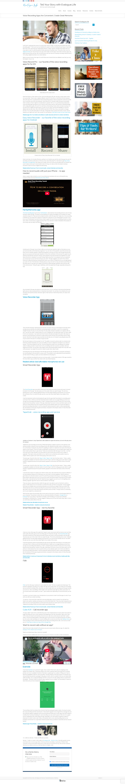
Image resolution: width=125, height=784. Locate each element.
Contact (91, 10)
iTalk (24, 585)
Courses (69, 10)
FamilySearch (43, 212)
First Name (52, 751)
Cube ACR (27, 610)
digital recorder (26, 51)
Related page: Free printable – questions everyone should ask (37, 723)
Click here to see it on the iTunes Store (61, 112)
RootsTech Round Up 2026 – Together (84, 38)
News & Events (98, 10)
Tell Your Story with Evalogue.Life (58, 4)
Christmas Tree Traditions (81, 43)
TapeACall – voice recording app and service (41, 412)
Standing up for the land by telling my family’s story (87, 32)
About (64, 10)
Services (79, 10)
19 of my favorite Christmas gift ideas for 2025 (86, 40)
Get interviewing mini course (59, 765)
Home (59, 10)
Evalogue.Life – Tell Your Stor (50, 740)
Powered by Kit (59, 767)
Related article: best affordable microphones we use (43, 362)
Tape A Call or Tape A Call (46, 458)
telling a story (66, 619)
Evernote (25, 496)
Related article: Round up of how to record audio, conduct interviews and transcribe (43, 168)
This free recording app (28, 212)
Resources (85, 10)
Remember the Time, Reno (41, 177)
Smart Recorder (29, 389)
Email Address (53, 756)
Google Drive (63, 495)
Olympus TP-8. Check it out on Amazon (32, 629)
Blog (74, 10)
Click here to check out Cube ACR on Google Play (39, 622)
